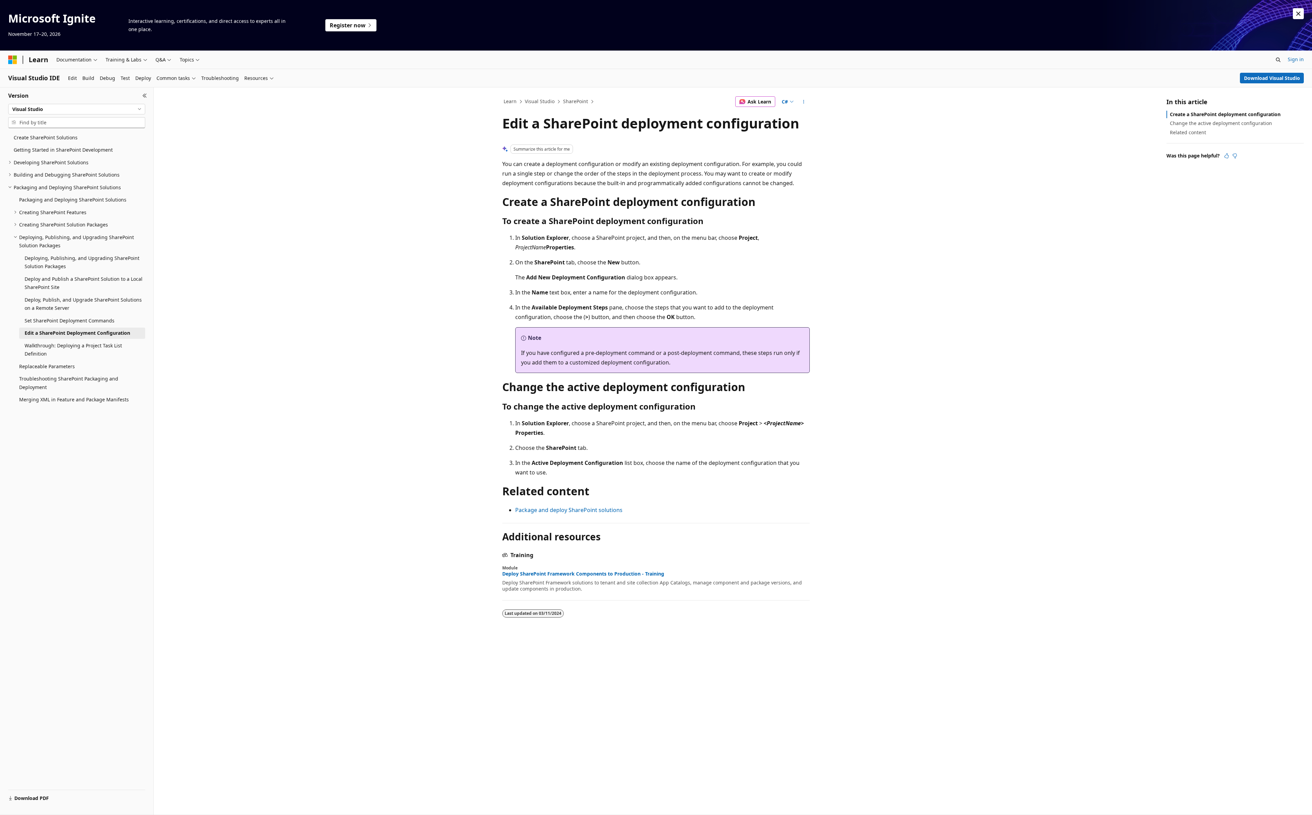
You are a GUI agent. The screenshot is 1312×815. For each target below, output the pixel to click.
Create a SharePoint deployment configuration (1225, 114)
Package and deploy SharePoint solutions (569, 510)
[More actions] (804, 101)
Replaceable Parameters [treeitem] (47, 366)
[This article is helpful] (1226, 156)
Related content (1188, 132)
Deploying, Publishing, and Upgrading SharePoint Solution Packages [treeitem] (82, 262)
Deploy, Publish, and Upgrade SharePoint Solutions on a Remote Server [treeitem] (83, 304)
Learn (510, 101)
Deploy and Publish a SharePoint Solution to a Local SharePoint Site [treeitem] (83, 283)
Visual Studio (540, 101)
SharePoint (575, 101)
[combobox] (76, 109)
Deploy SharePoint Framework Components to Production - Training (583, 574)
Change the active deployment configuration (1221, 123)
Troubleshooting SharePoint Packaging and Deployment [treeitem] (68, 382)
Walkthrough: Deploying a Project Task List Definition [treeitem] (73, 349)
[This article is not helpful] (1235, 156)
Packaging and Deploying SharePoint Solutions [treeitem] (72, 199)
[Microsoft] (12, 59)
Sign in (1296, 59)
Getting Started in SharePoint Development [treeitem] (63, 150)
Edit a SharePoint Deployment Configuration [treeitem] (77, 333)
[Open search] (1278, 60)
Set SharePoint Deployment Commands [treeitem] (69, 320)
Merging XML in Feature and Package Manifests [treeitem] (74, 399)
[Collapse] (145, 95)
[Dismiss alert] (1298, 13)
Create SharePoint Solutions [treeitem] (46, 137)
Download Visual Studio (1272, 78)
